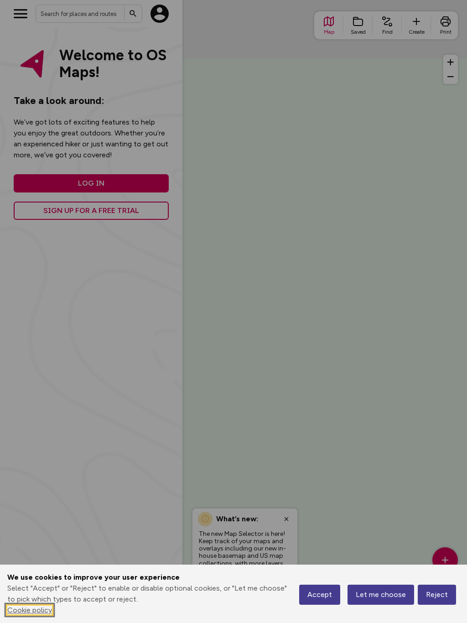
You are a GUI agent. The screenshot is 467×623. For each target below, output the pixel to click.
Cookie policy (29, 610)
